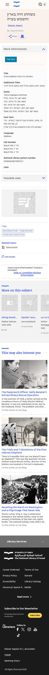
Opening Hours (12, 660)
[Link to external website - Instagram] (29, 629)
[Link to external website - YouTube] (35, 629)
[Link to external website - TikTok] (18, 635)
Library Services (17, 541)
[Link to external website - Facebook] (18, 629)
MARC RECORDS (10, 257)
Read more (23, 596)
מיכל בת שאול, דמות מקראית (13, 234)
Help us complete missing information (27, 274)
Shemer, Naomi (15, 25)
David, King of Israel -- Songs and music (17, 231)
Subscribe (35, 615)
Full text (11, 59)
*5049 (7, 655)
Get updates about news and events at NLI (14, 615)
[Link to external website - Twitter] (23, 629)
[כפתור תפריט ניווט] (7, 4)
